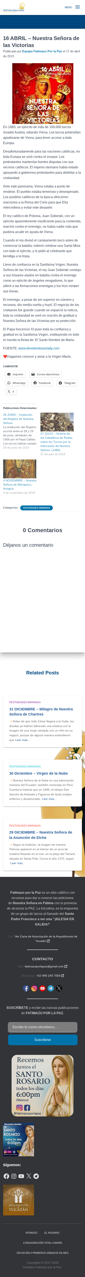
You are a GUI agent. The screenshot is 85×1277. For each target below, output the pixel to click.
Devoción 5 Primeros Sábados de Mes (42, 1253)
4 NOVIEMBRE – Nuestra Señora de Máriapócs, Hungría (19, 484)
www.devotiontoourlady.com (38, 348)
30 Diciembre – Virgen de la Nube (38, 773)
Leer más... (22, 740)
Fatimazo (31, 1232)
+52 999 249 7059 (50, 975)
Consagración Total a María (42, 1242)
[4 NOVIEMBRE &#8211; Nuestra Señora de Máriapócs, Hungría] (19, 468)
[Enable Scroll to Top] (77, 1269)
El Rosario (51, 1232)
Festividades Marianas (36, 508)
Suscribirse (42, 1040)
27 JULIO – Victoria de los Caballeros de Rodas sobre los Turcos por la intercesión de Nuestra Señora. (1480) (56, 442)
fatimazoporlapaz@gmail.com (46, 966)
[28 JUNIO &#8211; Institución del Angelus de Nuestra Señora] (21, 431)
